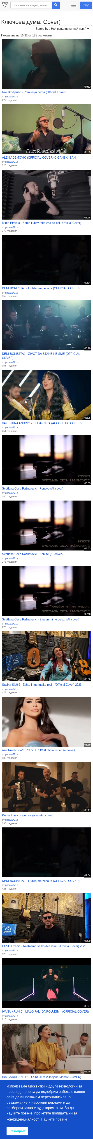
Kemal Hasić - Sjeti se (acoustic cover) (27, 815)
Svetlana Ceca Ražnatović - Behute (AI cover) (32, 554)
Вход (85, 5)
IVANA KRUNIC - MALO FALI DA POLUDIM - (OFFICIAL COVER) (45, 1011)
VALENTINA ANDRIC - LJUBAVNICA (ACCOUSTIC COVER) (41, 423)
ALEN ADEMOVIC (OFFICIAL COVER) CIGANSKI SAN (39, 157)
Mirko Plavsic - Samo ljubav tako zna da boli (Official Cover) (41, 223)
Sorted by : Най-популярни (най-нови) (61, 28)
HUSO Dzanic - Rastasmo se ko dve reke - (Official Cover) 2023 (44, 946)
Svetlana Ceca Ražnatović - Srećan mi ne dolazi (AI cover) (40, 619)
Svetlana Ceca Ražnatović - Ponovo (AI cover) (32, 488)
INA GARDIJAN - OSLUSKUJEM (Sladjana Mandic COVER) (41, 1077)
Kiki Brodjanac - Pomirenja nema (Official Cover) (33, 92)
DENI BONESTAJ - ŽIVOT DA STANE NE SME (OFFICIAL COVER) (41, 356)
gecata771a (11, 96)
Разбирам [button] (17, 1131)
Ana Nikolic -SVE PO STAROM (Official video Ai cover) (38, 750)
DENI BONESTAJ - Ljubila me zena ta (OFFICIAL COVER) (40, 288)
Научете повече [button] (54, 1119)
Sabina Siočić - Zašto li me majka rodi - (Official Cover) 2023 (41, 684)
